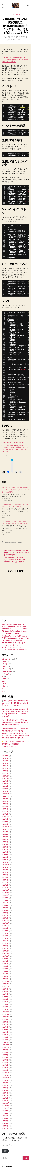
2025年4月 (5, 783)
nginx (25, 636)
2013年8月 (5, 1083)
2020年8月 (5, 870)
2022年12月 (5, 827)
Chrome (24, 626)
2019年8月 (5, 900)
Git (3, 631)
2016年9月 (5, 989)
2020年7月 (5, 872)
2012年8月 (5, 1113)
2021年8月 (5, 847)
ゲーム (12, 645)
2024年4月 (5, 809)
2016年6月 (5, 996)
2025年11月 (5, 778)
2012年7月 (5, 1116)
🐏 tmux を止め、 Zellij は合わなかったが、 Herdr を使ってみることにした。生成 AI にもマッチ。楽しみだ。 (15, 703)
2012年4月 (5, 1123)
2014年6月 (5, 1057)
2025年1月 (5, 791)
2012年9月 (5, 1111)
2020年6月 (5, 875)
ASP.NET (4, 626)
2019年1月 (5, 918)
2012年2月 (5, 1128)
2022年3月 (5, 837)
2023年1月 (5, 824)
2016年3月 (5, 1004)
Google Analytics (12, 631)
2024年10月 (5, 796)
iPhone (24, 631)
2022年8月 (5, 832)
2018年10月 (5, 925)
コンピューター (15, 14)
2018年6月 (5, 936)
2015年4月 (5, 1032)
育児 (4, 679)
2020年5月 (5, 877)
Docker (4, 629)
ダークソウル (6, 647)
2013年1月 (5, 1100)
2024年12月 (5, 794)
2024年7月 (5, 801)
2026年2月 (5, 771)
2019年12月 (5, 890)
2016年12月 (5, 981)
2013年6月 (5, 1088)
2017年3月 (5, 974)
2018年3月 (5, 943)
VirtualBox (19, 542)
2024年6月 (5, 804)
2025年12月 (5, 776)
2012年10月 (5, 1108)
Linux (13, 633)
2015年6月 (5, 1027)
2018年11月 (5, 923)
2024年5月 (5, 806)
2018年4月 (5, 941)
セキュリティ (18, 645)
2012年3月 (5, 1126)
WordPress (8, 642)
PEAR (5, 542)
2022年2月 (5, 839)
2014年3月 (5, 1065)
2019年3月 (5, 913)
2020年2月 (5, 885)
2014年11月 (5, 1045)
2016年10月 (5, 986)
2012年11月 (5, 1106)
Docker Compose (13, 629)
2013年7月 (5, 1085)
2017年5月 (5, 969)
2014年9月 (5, 1050)
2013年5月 (5, 1090)
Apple (5, 661)
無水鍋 (16, 649)
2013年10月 (5, 1078)
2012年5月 (5, 1121)
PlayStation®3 (11, 638)
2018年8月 (5, 931)
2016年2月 (5, 1007)
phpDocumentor (12, 542)
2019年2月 (5, 915)
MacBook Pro (7, 636)
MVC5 (14, 636)
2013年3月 (5, 1095)
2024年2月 (5, 814)
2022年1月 (5, 842)
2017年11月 (5, 953)
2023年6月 (5, 819)
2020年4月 (5, 880)
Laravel (8, 634)
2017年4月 (5, 971)
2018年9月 (5, 928)
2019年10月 (5, 895)
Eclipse (20, 629)
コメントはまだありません (16, 39)
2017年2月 (5, 976)
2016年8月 (5, 991)
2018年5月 (5, 938)
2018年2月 (5, 946)
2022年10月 (5, 829)
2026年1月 (5, 773)
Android (3, 624)
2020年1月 (5, 887)
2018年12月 (5, 920)
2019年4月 (5, 910)
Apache (21, 624)
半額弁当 (10, 649)
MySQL (20, 636)
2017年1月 (5, 979)
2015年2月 (5, 1037)
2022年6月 (5, 834)
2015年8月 (5, 1022)
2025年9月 (5, 781)
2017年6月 (5, 966)
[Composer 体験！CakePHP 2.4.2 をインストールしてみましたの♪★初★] (15, 511)
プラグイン (19, 647)
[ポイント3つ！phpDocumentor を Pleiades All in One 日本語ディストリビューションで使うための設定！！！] (15, 494)
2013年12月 (5, 1073)
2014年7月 (5, 1055)
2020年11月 (5, 862)
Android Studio (9, 624)
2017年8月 (5, 961)
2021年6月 (5, 852)
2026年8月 (5, 756)
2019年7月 (5, 903)
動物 (4, 683)
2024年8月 (5, 799)
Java (3, 633)
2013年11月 (5, 1075)
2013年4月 (5, 1093)
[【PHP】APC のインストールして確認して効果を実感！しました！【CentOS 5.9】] (15, 528)
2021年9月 (5, 844)
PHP (4, 638)
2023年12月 (5, 816)
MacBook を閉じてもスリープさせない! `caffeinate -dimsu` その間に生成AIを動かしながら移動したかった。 (15, 722)
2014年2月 (5, 1067)
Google (5, 664)
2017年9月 (5, 958)
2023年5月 (5, 821)
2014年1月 (5, 1070)
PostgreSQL (21, 638)
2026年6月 (5, 761)
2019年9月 (5, 898)
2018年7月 (5, 933)
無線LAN (21, 649)
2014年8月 (5, 1052)
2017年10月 (5, 956)
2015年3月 (5, 1035)
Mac (17, 633)
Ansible (15, 624)
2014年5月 (5, 1060)
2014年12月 (5, 1042)
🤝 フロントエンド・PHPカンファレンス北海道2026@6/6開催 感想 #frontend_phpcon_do (15, 744)
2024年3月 (5, 811)
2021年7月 (5, 849)
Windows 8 (19, 640)
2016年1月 (5, 1009)
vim (3, 640)
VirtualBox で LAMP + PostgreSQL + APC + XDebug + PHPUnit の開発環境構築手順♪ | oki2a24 (15, 60)
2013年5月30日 (23, 37)
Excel (25, 629)
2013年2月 (5, 1098)
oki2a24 (13, 37)
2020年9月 (5, 867)
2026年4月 (5, 766)
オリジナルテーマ (5, 645)
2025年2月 (5, 789)
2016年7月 (5, 994)
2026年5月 (5, 763)
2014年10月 (5, 1047)
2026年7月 (5, 758)
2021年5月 (5, 854)
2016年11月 (5, 984)
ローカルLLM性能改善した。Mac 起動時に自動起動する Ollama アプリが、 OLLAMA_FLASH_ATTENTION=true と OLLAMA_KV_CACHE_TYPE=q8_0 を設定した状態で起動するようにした (15, 733)
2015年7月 (5, 1024)
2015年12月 (5, 1012)
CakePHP (11, 626)
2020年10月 (5, 865)
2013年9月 (5, 1080)
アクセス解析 (20, 643)
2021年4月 (5, 857)
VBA (27, 638)
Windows (13, 640)
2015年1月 (5, 1040)
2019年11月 (5, 892)
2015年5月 (5, 1029)
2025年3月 (5, 786)
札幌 (14, 649)
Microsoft (6, 669)
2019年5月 (5, 908)
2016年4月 (5, 1002)
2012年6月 (5, 1118)
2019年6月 (5, 905)
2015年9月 (5, 1019)
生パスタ (25, 649)
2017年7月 (5, 964)
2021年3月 (5, 860)
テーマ (13, 647)
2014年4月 (5, 1062)
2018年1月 (5, 948)
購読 (5, 1151)
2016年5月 (5, 999)
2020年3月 (5, 882)
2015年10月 (5, 1017)
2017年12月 (5, 951)
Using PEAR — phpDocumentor (13, 442)
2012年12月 (5, 1103)
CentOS (18, 626)
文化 (3, 681)
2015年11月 (5, 1014)
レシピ (4, 649)
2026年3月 (5, 768)
